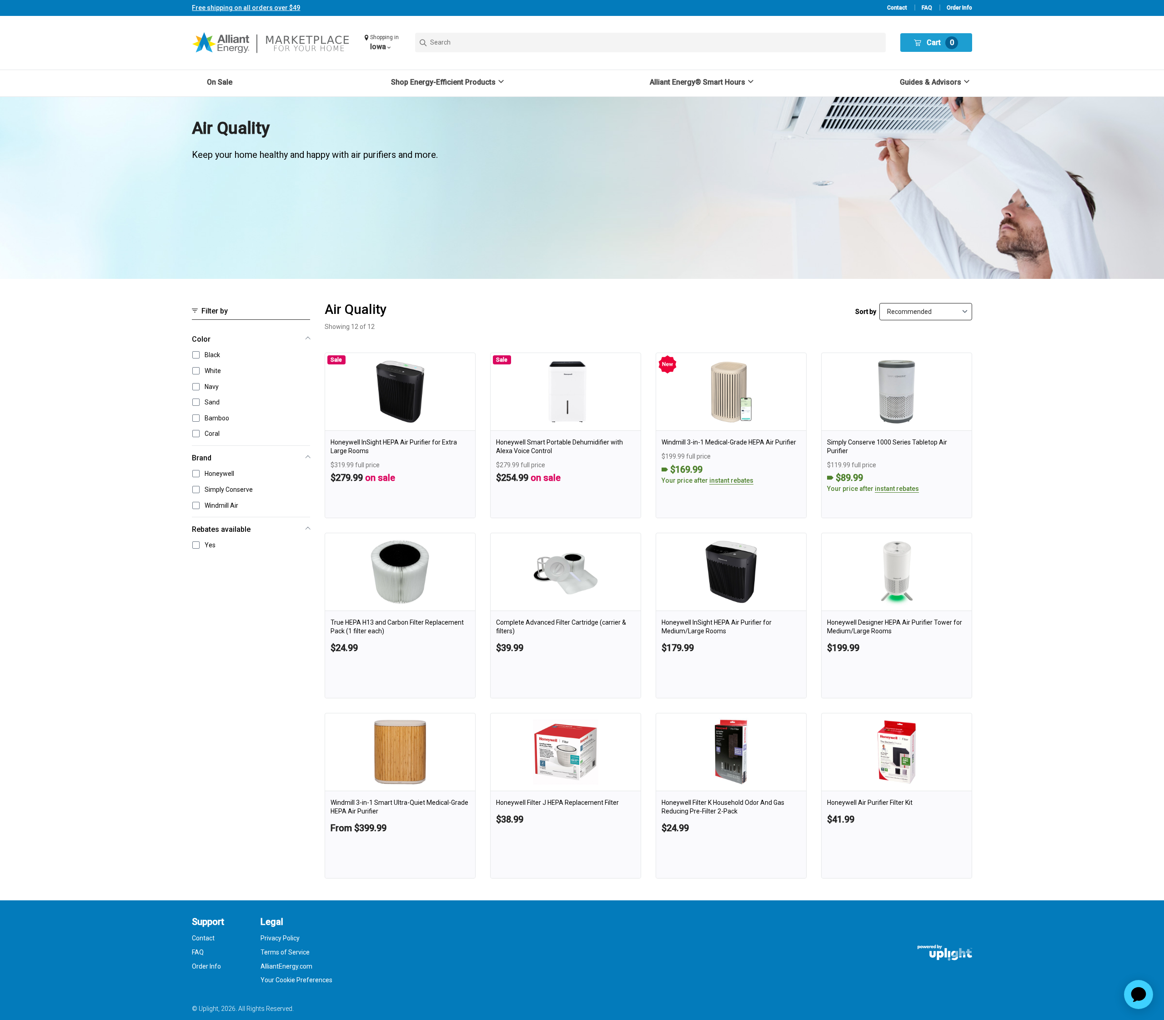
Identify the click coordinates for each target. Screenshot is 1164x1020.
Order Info (959, 8)
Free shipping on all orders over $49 (246, 7)
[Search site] (650, 42)
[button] (383, 42)
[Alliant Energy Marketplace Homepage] (271, 43)
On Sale (219, 82)
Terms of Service (285, 952)
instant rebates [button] (731, 480)
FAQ (927, 8)
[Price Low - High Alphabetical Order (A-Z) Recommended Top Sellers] (925, 311)
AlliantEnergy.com (286, 966)
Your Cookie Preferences (296, 980)
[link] (400, 435)
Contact (897, 8)
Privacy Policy (280, 938)
